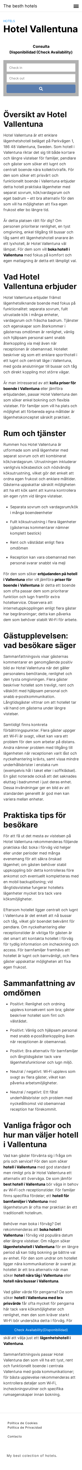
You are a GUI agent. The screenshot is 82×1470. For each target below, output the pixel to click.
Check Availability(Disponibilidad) (41, 1330)
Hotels (9, 21)
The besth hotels (20, 6)
